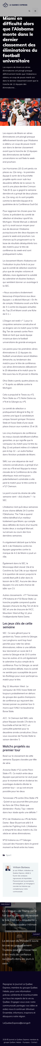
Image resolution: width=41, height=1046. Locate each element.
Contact (34, 1042)
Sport (8, 855)
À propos (26, 1042)
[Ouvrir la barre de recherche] (29, 11)
